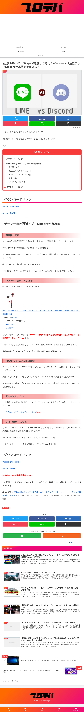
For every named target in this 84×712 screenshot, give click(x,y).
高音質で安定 (14, 167)
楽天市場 (9, 328)
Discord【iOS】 (9, 213)
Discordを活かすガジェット (20, 171)
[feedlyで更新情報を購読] (22, 535)
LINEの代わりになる (17, 182)
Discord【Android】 (11, 206)
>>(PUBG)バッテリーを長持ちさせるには (19, 412)
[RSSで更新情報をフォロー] (62, 535)
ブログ (6, 508)
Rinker (15, 317)
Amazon (9, 324)
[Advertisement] (42, 29)
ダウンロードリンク (14, 159)
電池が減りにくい (16, 178)
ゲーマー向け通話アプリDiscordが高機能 (23, 163)
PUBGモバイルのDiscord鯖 (20, 175)
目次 (40, 151)
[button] (77, 382)
